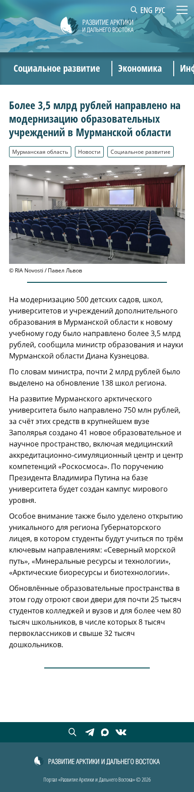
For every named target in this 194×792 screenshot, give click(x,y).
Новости (89, 151)
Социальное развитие (141, 151)
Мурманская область (40, 151)
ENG (146, 10)
